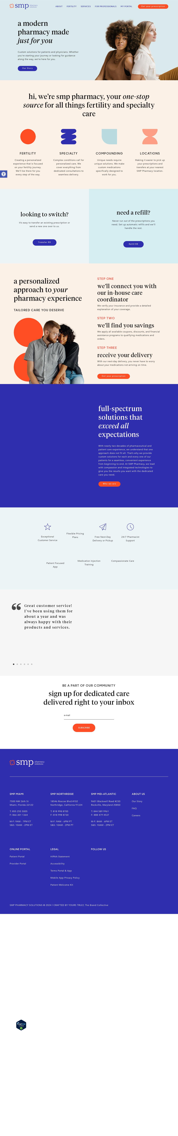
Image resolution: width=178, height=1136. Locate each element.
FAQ (134, 808)
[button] (3, 174)
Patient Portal (17, 856)
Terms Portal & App (61, 870)
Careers (136, 815)
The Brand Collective (96, 905)
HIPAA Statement (60, 856)
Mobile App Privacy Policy (65, 877)
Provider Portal (18, 863)
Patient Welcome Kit (61, 884)
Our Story (137, 801)
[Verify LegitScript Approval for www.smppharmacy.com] (21, 1024)
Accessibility (57, 863)
